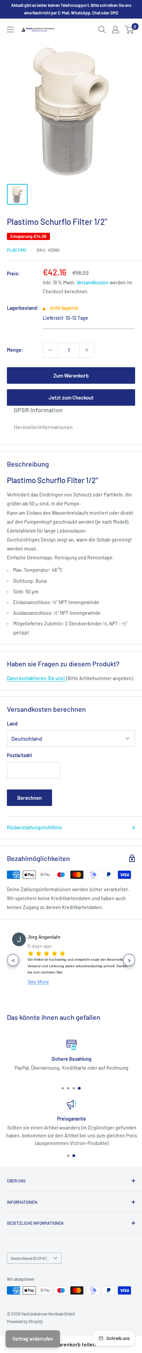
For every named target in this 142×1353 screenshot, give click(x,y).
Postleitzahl (19, 755)
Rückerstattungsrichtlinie (34, 827)
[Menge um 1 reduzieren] (50, 350)
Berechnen (29, 798)
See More (38, 981)
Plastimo (17, 250)
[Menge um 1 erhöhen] (87, 350)
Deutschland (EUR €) (28, 1258)
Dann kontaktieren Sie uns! (36, 678)
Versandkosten (93, 282)
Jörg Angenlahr (44, 937)
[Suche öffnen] (102, 29)
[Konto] (115, 29)
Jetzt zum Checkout (71, 397)
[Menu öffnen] (10, 29)
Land (12, 724)
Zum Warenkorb (71, 375)
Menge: (15, 350)
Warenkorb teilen (75, 1344)
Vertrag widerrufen (32, 1339)
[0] (129, 29)
